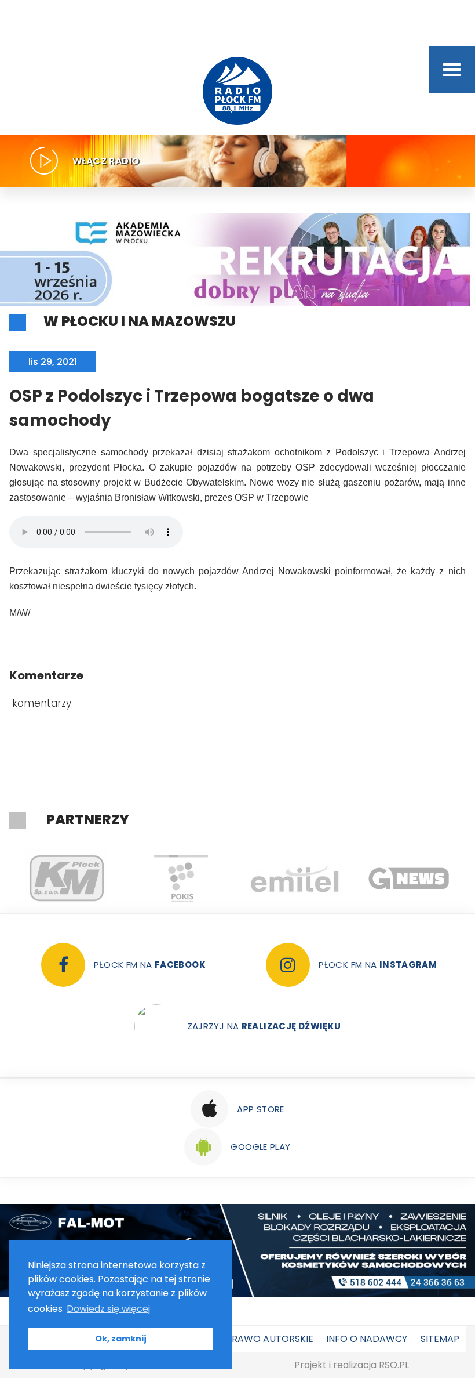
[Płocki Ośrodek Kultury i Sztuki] (180, 878)
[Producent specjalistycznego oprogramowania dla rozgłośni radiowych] (409, 878)
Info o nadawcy (366, 1339)
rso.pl (394, 1365)
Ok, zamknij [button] (121, 1338)
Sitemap (440, 1339)
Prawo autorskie (269, 1339)
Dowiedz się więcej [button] (108, 1308)
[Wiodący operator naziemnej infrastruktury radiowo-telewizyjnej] (294, 878)
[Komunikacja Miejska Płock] (66, 878)
